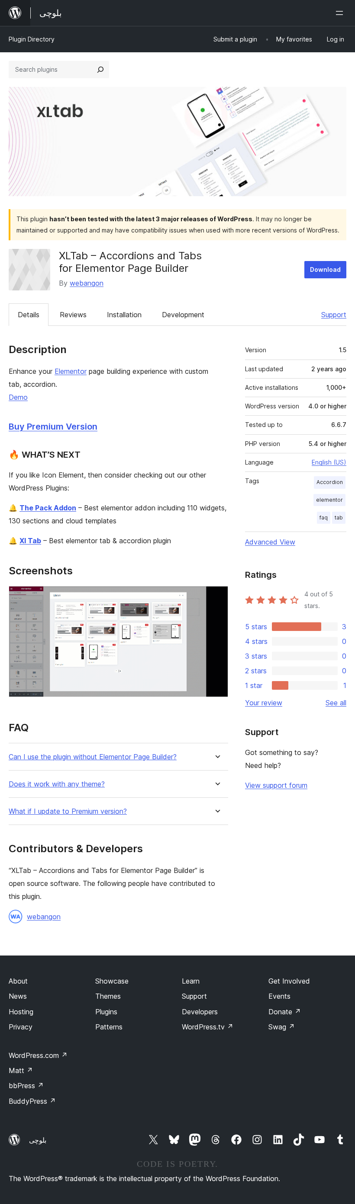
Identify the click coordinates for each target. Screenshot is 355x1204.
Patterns (109, 1026)
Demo (18, 397)
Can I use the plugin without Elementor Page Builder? (93, 757)
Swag (281, 1026)
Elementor (71, 371)
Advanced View (270, 542)
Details (28, 314)
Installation (124, 314)
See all (336, 702)
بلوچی (37, 1140)
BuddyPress (32, 1101)
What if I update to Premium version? (68, 811)
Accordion (329, 482)
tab (339, 517)
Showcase (112, 981)
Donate (284, 1011)
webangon (86, 283)
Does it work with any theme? (57, 784)
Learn (191, 981)
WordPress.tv (207, 1026)
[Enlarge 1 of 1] (216, 597)
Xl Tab (30, 540)
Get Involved (289, 981)
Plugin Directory (32, 39)
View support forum (276, 785)
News (18, 996)
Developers (200, 1011)
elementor (329, 500)
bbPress (26, 1085)
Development (183, 314)
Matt (21, 1070)
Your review (263, 702)
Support (333, 314)
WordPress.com (38, 1055)
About (18, 981)
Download (325, 269)
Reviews (73, 314)
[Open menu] (341, 13)
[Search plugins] (100, 69)
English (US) (329, 462)
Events (279, 996)
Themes (108, 996)
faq (324, 517)
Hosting (21, 1011)
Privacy (20, 1026)
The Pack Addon (47, 507)
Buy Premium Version (53, 426)
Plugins (106, 1011)
